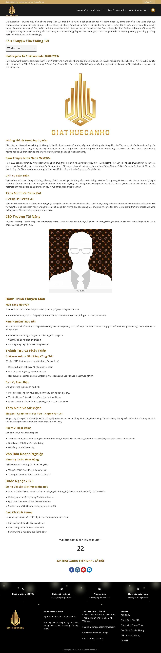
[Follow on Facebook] (71, 570)
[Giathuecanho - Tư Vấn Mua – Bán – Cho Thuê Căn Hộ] (21, 10)
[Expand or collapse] (34, 48)
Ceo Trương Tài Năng (92, 638)
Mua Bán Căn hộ (137, 10)
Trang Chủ (80, 10)
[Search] (153, 10)
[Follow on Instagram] (77, 570)
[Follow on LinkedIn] (89, 570)
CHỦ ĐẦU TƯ (97, 10)
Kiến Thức (148, 2)
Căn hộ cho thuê (115, 10)
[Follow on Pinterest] (83, 570)
